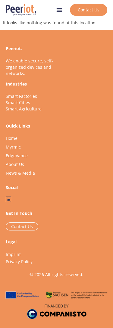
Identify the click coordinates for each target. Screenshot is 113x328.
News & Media (20, 173)
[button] (59, 9)
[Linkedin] (8, 199)
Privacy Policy (19, 261)
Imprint (13, 254)
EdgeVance (17, 155)
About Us (15, 164)
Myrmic (13, 147)
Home (11, 138)
